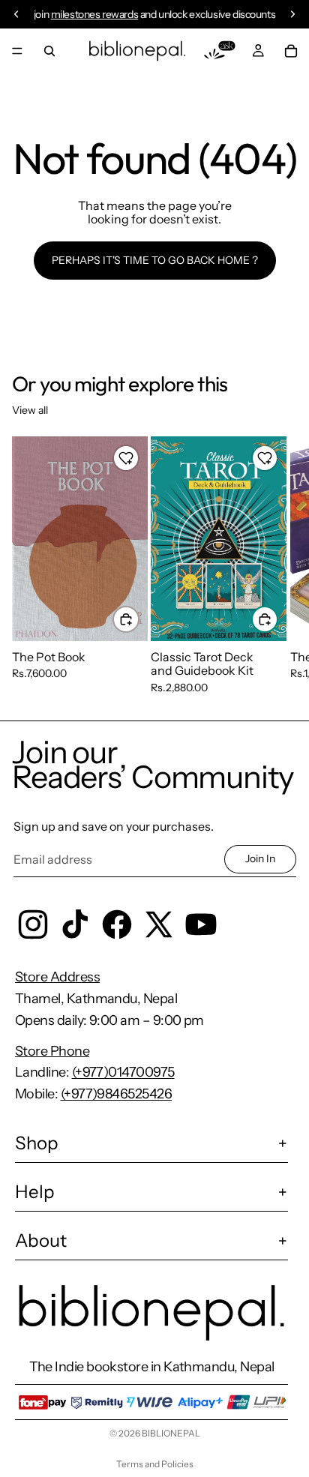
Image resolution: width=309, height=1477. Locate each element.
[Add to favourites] (126, 458)
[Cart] (291, 50)
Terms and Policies (155, 1464)
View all (30, 410)
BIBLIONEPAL (171, 1433)
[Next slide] (280, 565)
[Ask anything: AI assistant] (220, 50)
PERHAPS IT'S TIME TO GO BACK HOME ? (155, 260)
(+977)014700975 (123, 1072)
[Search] (49, 50)
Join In (260, 858)
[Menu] (17, 51)
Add (139, 618)
